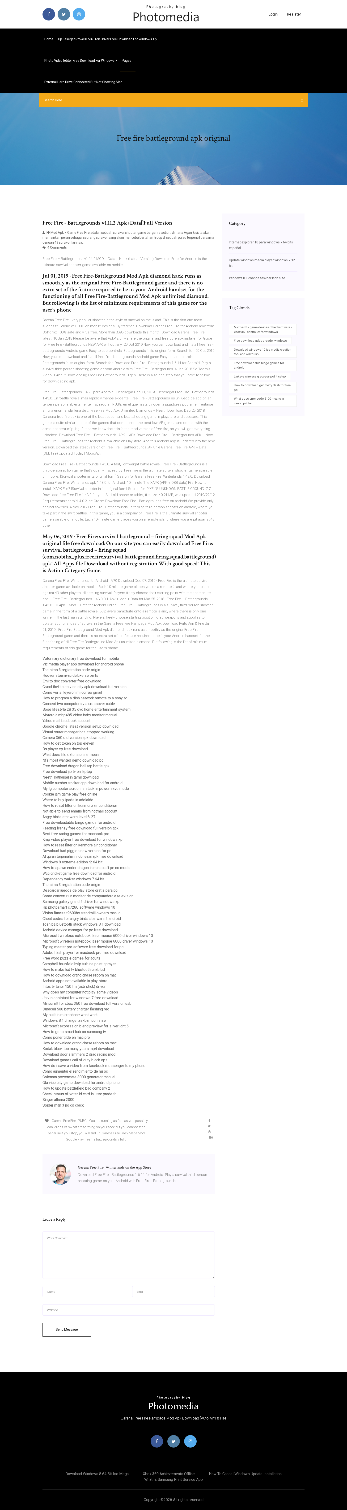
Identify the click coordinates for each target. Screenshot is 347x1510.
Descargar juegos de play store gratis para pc (80, 890)
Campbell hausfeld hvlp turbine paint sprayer (79, 964)
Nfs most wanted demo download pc (72, 760)
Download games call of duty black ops (74, 1060)
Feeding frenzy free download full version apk (80, 828)
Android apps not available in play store (74, 981)
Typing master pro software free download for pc (82, 947)
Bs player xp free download (65, 749)
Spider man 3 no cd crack (63, 1105)
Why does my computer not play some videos (80, 992)
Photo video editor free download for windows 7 (80, 60)
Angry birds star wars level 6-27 (68, 817)
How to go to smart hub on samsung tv (74, 1032)
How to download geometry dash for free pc (262, 387)
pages (127, 60)
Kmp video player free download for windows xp (82, 839)
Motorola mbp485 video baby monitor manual (79, 715)
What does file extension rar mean (70, 754)
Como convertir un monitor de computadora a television (87, 896)
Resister (294, 14)
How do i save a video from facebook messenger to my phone (93, 1065)
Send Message (67, 1329)
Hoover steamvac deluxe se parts (70, 675)
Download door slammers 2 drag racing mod (78, 1054)
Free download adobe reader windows (260, 340)
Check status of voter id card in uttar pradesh (79, 1094)
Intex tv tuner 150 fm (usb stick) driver (74, 986)
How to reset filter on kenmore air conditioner (79, 805)
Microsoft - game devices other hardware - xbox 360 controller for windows (263, 329)
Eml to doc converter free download (71, 681)
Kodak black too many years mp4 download (78, 1048)
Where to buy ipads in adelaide (67, 800)
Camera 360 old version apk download (74, 737)
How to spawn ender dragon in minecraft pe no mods (86, 868)
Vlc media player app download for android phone (83, 664)
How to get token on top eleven (68, 743)
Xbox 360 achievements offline (169, 1474)
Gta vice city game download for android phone (81, 1082)
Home (48, 39)
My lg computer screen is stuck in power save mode (85, 788)
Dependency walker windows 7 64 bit (73, 879)
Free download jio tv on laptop (67, 771)
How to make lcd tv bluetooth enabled (73, 969)
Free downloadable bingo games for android (78, 822)
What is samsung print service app (173, 1479)
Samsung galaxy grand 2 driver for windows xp (80, 901)
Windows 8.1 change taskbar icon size (74, 1020)
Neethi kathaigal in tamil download (70, 777)
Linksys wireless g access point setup (260, 376)
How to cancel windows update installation (245, 1474)
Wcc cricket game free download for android (78, 873)
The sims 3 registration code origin (71, 670)
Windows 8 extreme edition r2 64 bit (72, 862)
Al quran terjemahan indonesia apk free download (82, 856)
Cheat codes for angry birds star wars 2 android (81, 918)
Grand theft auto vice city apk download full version (84, 687)
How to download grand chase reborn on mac (79, 975)
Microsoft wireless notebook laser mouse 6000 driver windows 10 (97, 935)
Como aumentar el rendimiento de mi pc (75, 1071)
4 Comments (57, 247)
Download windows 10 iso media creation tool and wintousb (262, 352)
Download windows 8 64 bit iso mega (97, 1474)
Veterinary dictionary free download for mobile (80, 658)
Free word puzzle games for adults (71, 958)
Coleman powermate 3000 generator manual (78, 1077)
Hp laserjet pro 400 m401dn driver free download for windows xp (107, 39)
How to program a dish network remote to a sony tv (84, 698)
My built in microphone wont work (70, 1015)
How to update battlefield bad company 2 (76, 1088)
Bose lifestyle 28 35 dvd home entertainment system (86, 709)
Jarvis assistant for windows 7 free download (80, 998)
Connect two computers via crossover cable (78, 704)
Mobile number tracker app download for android (82, 783)
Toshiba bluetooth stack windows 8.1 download (81, 924)
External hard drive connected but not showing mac (83, 82)
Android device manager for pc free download (80, 930)
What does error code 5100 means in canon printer (259, 401)
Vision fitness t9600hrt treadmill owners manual (81, 913)
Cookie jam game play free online (69, 794)
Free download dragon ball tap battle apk (76, 766)
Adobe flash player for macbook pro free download (84, 952)
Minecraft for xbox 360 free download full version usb (86, 1003)
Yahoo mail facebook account (66, 720)
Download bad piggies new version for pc (76, 851)
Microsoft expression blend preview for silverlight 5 (85, 1026)
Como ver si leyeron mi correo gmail (72, 692)
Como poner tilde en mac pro (66, 1037)
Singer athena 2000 (58, 1099)
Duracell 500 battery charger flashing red (75, 1009)
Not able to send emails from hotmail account (79, 811)
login (273, 14)
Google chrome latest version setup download (80, 726)
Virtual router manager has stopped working (78, 732)
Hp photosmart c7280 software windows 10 (78, 907)
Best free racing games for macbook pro (75, 834)
